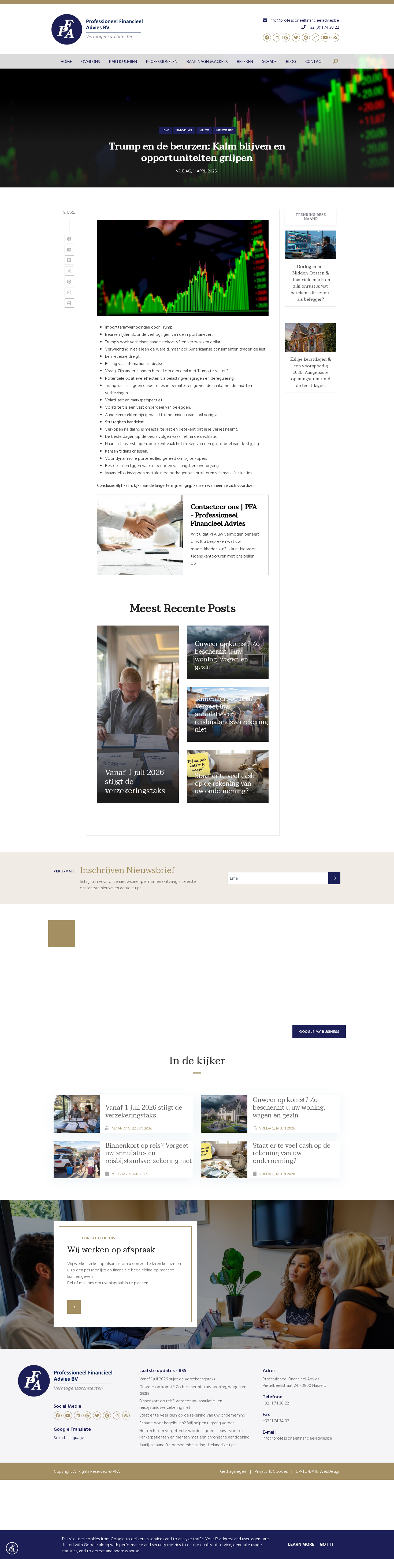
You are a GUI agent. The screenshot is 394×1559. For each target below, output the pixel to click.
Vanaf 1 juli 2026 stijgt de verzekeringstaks (177, 1379)
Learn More (301, 1544)
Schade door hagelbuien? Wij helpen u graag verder (186, 1422)
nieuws (204, 130)
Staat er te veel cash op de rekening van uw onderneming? (193, 1415)
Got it (327, 1544)
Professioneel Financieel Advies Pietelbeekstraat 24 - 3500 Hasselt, (294, 1382)
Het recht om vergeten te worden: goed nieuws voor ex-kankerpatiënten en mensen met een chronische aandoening (194, 1433)
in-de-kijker (184, 130)
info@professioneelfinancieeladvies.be (297, 1438)
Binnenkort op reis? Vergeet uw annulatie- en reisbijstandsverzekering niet (180, 1404)
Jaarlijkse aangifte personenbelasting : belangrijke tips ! (188, 1444)
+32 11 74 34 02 (276, 1420)
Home (165, 130)
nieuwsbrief (224, 130)
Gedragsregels (233, 1471)
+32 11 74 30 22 (276, 1403)
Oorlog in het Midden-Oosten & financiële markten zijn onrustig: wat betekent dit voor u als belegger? (311, 283)
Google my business (319, 1031)
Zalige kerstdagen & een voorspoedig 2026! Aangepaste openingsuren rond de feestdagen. (310, 372)
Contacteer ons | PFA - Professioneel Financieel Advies (224, 515)
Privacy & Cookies (271, 1471)
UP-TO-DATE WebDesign (318, 1471)
